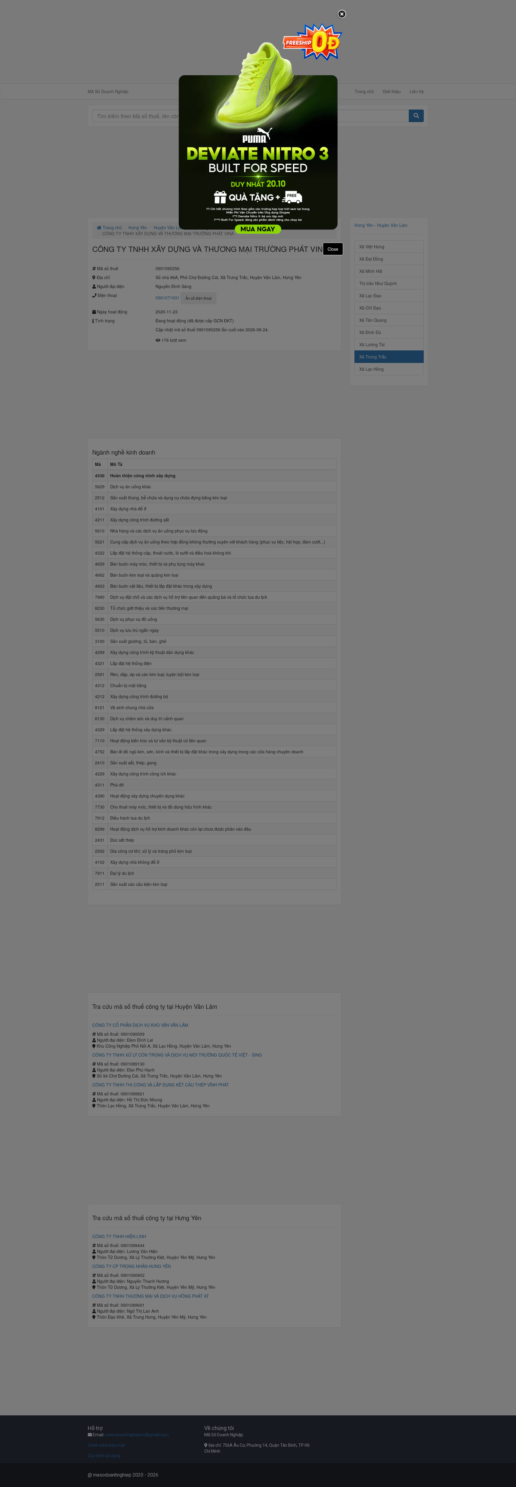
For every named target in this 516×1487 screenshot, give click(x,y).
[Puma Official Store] (258, 128)
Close (333, 249)
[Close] (342, 14)
